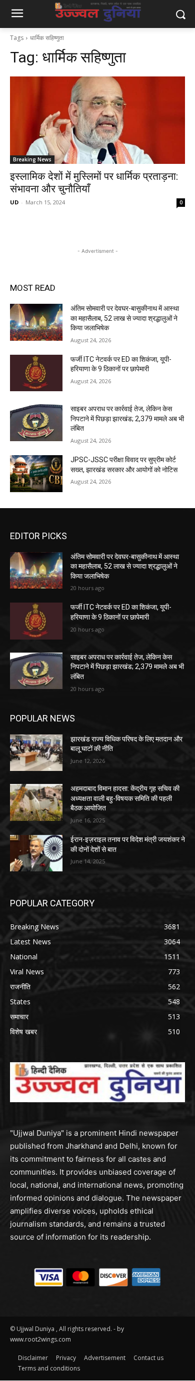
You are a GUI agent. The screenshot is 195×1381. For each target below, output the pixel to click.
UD (14, 202)
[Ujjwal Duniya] (97, 12)
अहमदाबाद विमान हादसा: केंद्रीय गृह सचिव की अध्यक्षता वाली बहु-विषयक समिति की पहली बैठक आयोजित (125, 798)
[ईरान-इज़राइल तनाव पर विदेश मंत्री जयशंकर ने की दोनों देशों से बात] (36, 853)
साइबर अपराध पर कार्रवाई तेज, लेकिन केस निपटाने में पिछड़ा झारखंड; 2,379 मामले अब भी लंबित (127, 418)
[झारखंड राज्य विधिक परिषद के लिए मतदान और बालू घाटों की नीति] (36, 752)
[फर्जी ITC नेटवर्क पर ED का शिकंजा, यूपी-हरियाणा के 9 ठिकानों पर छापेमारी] (36, 373)
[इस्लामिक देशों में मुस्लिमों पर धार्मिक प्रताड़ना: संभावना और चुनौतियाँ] (97, 120)
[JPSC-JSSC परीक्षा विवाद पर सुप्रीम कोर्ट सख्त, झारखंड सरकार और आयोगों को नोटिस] (36, 473)
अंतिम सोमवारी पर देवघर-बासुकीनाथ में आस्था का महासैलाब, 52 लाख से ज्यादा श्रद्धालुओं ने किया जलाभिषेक (124, 318)
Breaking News (32, 159)
